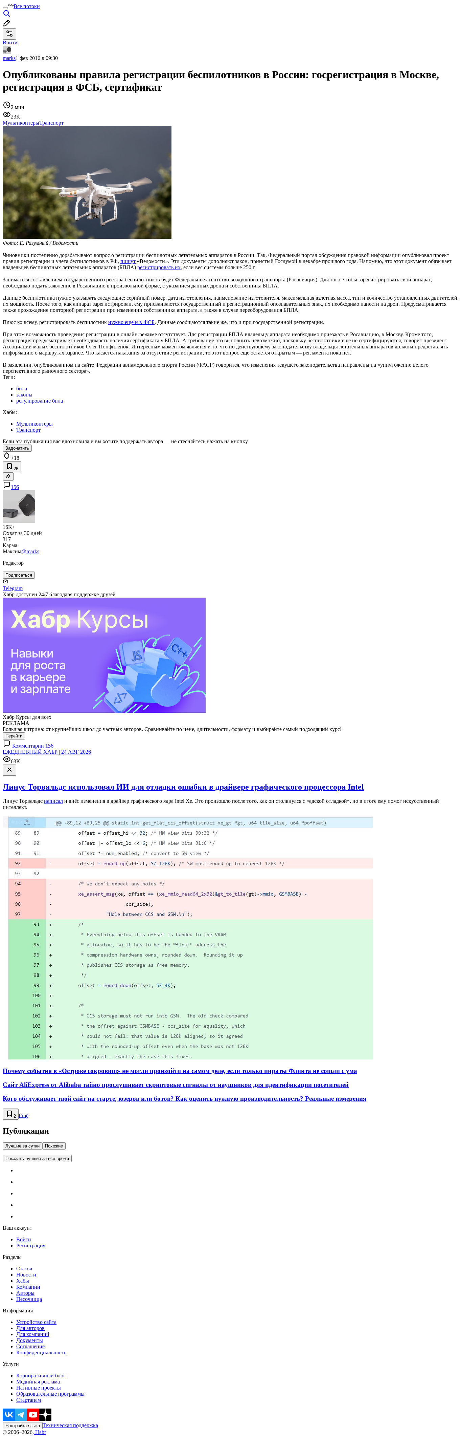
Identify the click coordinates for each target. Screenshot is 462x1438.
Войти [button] (10, 42)
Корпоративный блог (41, 1375)
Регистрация (30, 1245)
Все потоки (27, 6)
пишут (128, 261)
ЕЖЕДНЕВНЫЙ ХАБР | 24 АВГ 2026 (47, 752)
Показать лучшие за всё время (37, 1158)
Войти (23, 1239)
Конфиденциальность (41, 1352)
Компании (28, 1287)
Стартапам (28, 1400)
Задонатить (17, 448)
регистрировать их (159, 267)
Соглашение (30, 1346)
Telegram (13, 588)
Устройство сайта (36, 1322)
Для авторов (30, 1328)
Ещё (23, 1116)
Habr (40, 1432)
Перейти (13, 735)
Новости (26, 1275)
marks (9, 58)
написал (53, 801)
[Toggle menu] (5, 8)
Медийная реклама (38, 1382)
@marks (30, 551)
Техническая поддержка (70, 1425)
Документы (29, 1340)
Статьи (24, 1268)
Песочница (29, 1299)
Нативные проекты (38, 1388)
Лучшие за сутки (22, 1146)
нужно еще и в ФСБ (131, 322)
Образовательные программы (50, 1394)
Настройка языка (22, 1425)
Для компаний (32, 1334)
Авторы (25, 1293)
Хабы (22, 1281)
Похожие (54, 1146)
